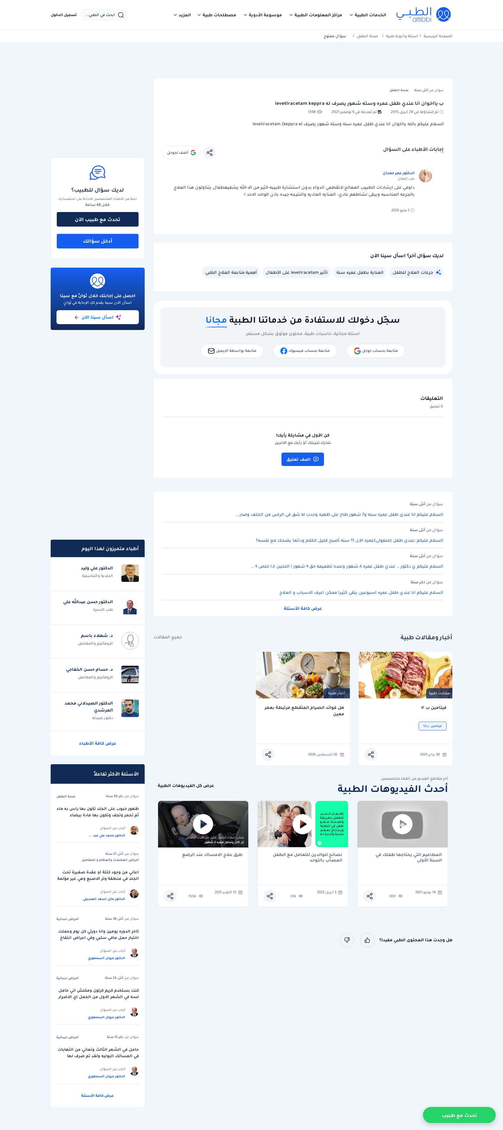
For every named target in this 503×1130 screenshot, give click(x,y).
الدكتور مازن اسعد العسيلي (104, 898)
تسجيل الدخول (64, 15)
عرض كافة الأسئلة (303, 608)
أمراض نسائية (67, 918)
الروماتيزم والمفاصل (95, 643)
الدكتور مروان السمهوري (106, 958)
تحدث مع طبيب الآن (97, 219)
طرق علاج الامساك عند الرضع (212, 855)
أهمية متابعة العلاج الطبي (231, 272)
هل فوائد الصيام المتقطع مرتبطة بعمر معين (304, 710)
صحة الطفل (367, 36)
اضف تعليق (298, 459)
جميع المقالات (167, 637)
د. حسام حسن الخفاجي (89, 669)
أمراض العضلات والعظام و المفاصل (110, 859)
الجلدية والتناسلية (97, 575)
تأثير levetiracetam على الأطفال (296, 272)
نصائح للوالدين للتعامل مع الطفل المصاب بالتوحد (307, 857)
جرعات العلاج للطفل (413, 272)
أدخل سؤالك (97, 241)
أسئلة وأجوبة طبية (402, 36)
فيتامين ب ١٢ (434, 707)
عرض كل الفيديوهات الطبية (186, 785)
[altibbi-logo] (424, 15)
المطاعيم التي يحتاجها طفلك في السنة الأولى (409, 857)
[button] (368, 15)
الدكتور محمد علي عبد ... (107, 835)
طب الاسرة (103, 609)
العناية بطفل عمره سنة (359, 272)
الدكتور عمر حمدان (399, 173)
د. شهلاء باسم (97, 635)
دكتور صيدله (102, 718)
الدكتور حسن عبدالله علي (88, 601)
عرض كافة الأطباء (97, 743)
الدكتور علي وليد (97, 567)
